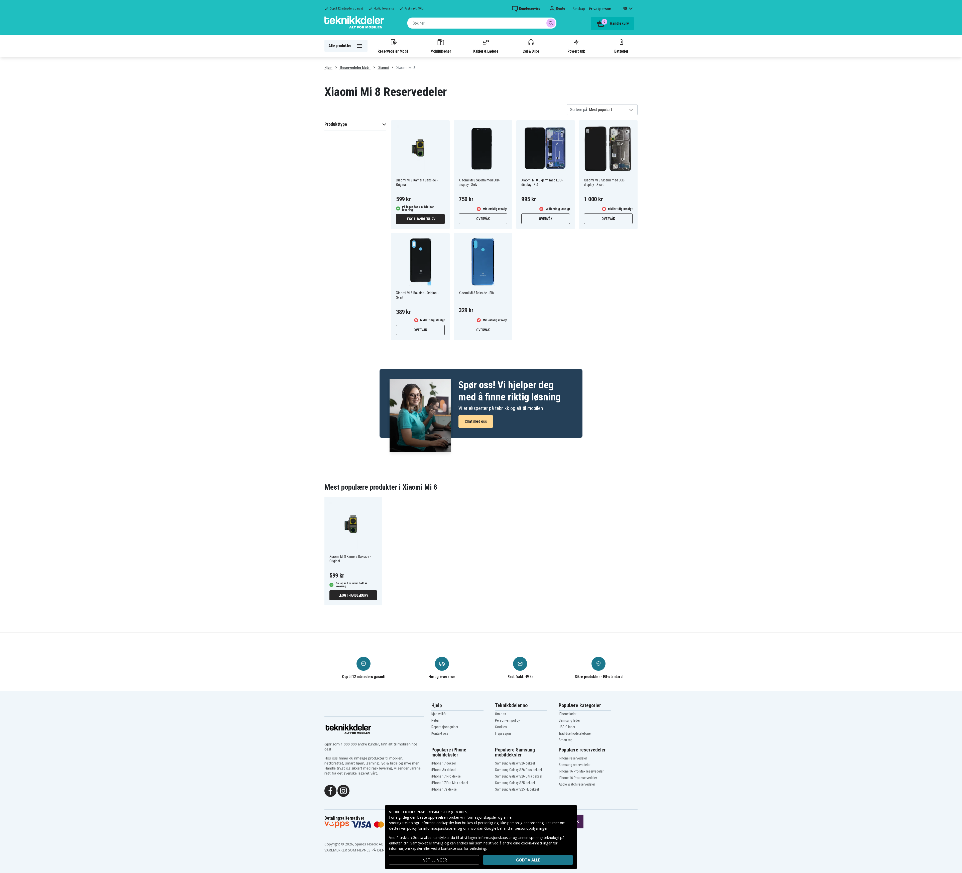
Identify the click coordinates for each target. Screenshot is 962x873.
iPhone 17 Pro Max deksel (449, 783)
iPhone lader (567, 714)
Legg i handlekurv (420, 219)
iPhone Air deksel (443, 770)
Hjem (328, 68)
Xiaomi (383, 68)
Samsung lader (569, 720)
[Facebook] (330, 790)
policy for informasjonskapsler (432, 828)
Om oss (500, 714)
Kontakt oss (439, 733)
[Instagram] (343, 790)
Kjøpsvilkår (438, 714)
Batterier (621, 51)
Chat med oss (476, 421)
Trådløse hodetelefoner (575, 733)
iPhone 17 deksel (443, 763)
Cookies (501, 727)
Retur (435, 720)
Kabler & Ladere (485, 51)
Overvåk (483, 219)
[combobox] (481, 23)
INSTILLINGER (434, 860)
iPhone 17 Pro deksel (446, 776)
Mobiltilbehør (440, 51)
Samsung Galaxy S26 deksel (515, 763)
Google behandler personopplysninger (516, 828)
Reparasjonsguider (444, 727)
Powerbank (576, 51)
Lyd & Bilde (531, 51)
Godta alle (528, 860)
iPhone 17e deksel (444, 789)
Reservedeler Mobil (393, 51)
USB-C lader (567, 727)
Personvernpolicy (507, 720)
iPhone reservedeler (573, 758)
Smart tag (565, 740)
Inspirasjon (503, 733)
